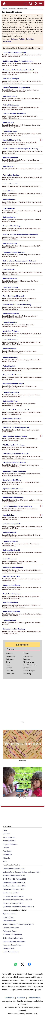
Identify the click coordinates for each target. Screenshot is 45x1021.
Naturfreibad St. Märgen (12, 480)
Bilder (8, 662)
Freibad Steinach (9, 348)
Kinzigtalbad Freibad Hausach (14, 462)
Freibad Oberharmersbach (13, 567)
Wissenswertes (28, 662)
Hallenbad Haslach (10, 278)
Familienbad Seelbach (11, 175)
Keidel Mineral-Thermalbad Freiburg (17, 305)
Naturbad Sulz (8, 122)
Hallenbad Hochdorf (10, 157)
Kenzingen (5, 8)
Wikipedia (6, 858)
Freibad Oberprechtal (11, 392)
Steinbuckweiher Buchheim (13, 938)
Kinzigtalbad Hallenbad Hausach (15, 454)
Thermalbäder (7, 41)
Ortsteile (26, 653)
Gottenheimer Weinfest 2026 (13, 896)
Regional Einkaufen (10, 844)
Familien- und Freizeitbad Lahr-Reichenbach (20, 235)
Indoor (8, 665)
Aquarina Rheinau (9, 914)
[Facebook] (29, 964)
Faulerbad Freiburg (10, 287)
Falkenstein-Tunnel (10, 931)
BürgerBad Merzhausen (12, 375)
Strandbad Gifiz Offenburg (13, 497)
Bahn (5, 830)
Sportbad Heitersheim (11, 611)
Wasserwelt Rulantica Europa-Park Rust (18, 70)
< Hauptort (10, 653)
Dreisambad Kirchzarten (12, 419)
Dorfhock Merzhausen (11, 928)
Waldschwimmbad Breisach (13, 296)
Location (6, 848)
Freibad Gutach (9, 191)
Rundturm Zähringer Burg (12, 934)
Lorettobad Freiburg (11, 331)
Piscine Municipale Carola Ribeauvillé (17, 506)
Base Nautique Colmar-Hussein (15, 436)
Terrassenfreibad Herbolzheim (14, 52)
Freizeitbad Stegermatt (11, 524)
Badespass (10, 659)
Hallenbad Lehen (9, 217)
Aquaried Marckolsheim (12, 140)
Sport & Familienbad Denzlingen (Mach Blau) (20, 149)
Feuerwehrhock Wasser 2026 (13, 869)
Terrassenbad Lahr (10, 184)
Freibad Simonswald (11, 313)
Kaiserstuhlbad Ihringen (12, 226)
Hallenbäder (30, 39)
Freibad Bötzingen (10, 131)
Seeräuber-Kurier (9, 921)
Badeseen (14, 39)
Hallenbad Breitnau (10, 603)
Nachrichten (10, 671)
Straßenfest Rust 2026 (11, 893)
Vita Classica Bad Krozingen (14, 445)
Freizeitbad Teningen (11, 79)
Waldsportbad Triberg (11, 576)
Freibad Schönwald (10, 541)
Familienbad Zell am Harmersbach (16, 410)
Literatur (9, 668)
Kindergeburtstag (9, 837)
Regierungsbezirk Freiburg (12, 945)
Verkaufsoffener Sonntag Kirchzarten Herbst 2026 (21, 872)
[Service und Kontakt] (35, 3)
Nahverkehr (10, 674)
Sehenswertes (28, 656)
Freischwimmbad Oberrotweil (14, 114)
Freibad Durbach (9, 620)
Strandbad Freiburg (10, 357)
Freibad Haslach (9, 366)
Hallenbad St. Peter (10, 401)
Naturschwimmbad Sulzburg (14, 629)
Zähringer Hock (8, 948)
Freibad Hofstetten (10, 322)
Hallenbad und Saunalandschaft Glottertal (19, 261)
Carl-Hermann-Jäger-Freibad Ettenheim (18, 61)
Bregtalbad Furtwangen (12, 594)
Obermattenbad (9, 208)
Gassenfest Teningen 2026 (12, 903)
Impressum (21, 998)
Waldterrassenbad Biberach (13, 383)
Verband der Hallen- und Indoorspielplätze (18, 924)
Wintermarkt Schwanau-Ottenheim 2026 (17, 900)
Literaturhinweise (34, 998)
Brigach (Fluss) (8, 917)
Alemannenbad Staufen (12, 585)
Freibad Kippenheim (11, 105)
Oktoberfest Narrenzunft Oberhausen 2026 (18, 907)
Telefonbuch (7, 854)
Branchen (6, 834)
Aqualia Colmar (9, 515)
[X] (22, 964)
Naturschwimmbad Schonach (14, 471)
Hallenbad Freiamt (10, 96)
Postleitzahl (7, 851)
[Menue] (40, 3)
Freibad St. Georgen (10, 340)
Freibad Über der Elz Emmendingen (16, 87)
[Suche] (30, 3)
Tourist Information (29, 665)
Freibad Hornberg (9, 559)
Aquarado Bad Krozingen (12, 489)
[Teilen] (25, 3)
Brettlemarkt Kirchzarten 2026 (14, 875)
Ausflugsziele (10, 656)
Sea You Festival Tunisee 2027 (14, 886)
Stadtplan (26, 659)
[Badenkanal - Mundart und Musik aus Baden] (22, 782)
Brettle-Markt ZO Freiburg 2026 (14, 879)
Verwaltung (27, 674)
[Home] (4, 3)
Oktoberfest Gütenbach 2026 (13, 889)
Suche (5, 861)
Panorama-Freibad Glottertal (14, 252)
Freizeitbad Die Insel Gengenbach (16, 427)
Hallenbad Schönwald (11, 550)
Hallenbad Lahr (9, 166)
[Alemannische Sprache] (22, 744)
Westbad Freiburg (10, 243)
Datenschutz (9, 998)
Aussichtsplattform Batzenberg (14, 941)
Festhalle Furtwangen (11, 952)
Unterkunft (26, 668)
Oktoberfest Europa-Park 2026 (14, 882)
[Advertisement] (22, 700)
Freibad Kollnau (9, 199)
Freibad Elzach (8, 270)
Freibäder (22, 39)
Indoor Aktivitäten (9, 841)
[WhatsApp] (15, 964)
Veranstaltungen (29, 671)
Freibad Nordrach (9, 532)
